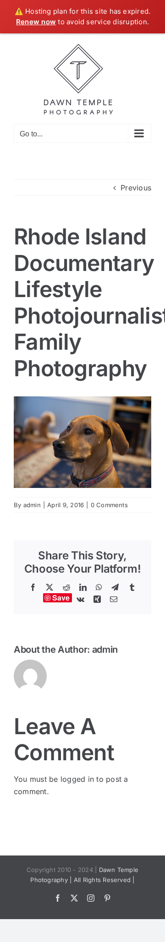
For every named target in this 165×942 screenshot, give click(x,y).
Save (61, 597)
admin (32, 505)
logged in (77, 779)
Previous (136, 187)
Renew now (36, 21)
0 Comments (109, 505)
